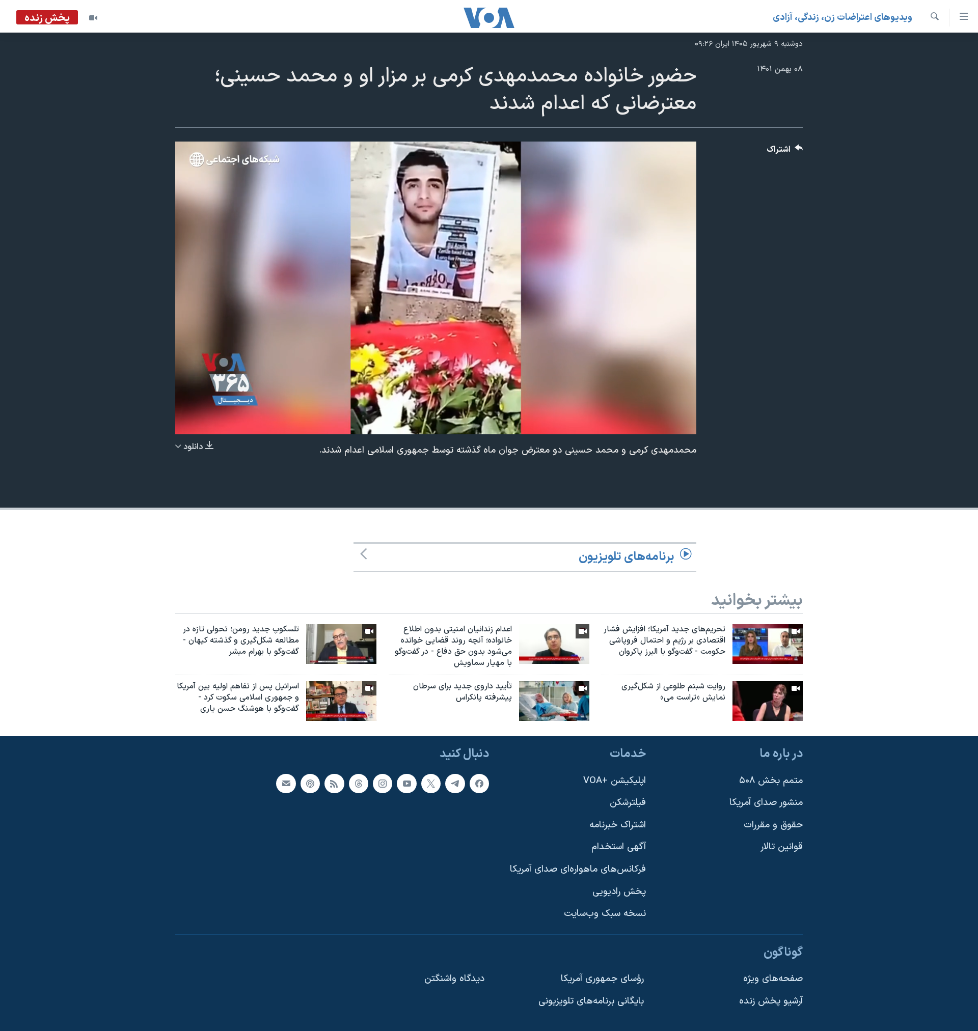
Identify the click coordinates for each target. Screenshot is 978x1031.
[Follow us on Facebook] (479, 783)
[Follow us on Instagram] (382, 783)
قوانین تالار (781, 847)
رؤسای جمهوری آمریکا (602, 979)
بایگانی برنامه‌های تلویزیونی (591, 1001)
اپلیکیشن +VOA (614, 781)
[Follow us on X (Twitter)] (431, 783)
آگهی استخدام (618, 847)
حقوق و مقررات (773, 825)
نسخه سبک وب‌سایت (605, 914)
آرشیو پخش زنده (771, 1001)
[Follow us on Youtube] (406, 783)
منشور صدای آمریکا (766, 803)
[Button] (785, 152)
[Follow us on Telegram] (455, 783)
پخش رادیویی (619, 892)
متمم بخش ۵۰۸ (771, 781)
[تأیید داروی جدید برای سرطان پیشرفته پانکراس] (554, 701)
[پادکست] (310, 783)
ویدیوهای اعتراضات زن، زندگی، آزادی (842, 17)
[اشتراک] (285, 783)
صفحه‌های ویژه (773, 979)
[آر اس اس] (334, 783)
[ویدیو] (93, 17)
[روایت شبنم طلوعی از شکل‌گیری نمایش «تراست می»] (767, 701)
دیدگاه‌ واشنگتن (454, 979)
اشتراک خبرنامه (617, 825)
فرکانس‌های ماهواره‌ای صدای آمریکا (578, 869)
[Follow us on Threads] (358, 783)
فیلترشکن (628, 803)
